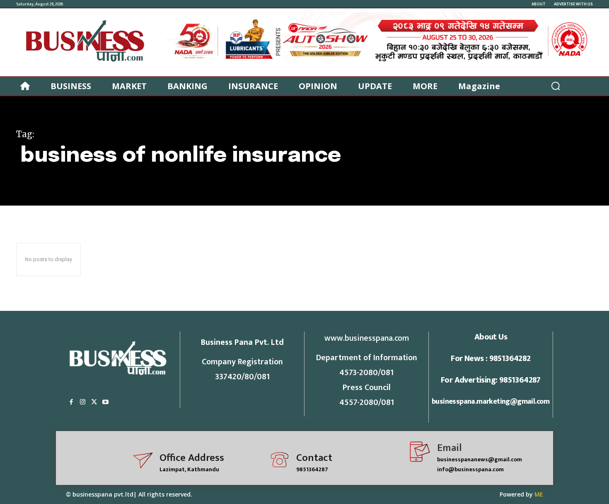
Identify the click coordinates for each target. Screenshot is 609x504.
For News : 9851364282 (490, 358)
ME (538, 494)
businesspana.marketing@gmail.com (491, 401)
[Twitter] (94, 402)
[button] (556, 86)
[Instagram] (82, 402)
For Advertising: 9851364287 (491, 380)
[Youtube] (105, 402)
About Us (490, 337)
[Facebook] (71, 402)
